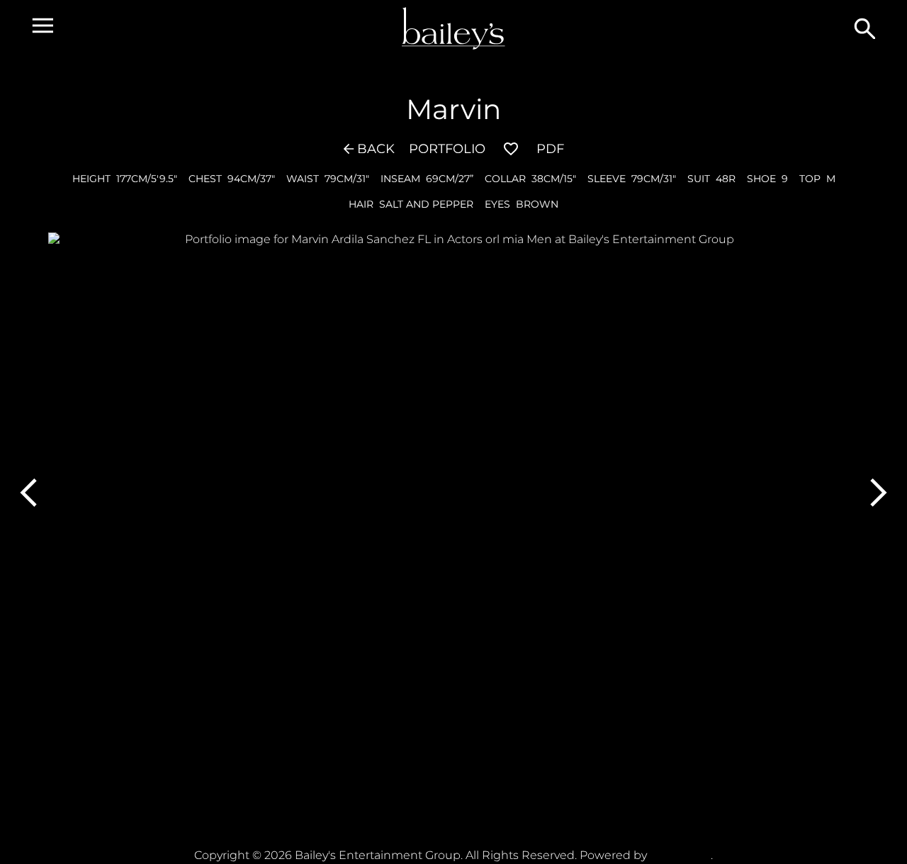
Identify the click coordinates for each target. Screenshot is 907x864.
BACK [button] (376, 149)
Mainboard (680, 855)
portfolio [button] (447, 149)
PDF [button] (550, 149)
